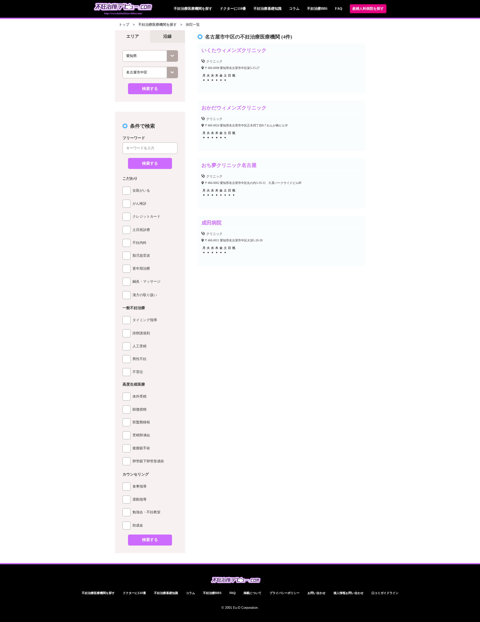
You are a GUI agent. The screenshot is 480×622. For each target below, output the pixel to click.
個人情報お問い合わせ (349, 593)
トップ (124, 24)
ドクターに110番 (233, 8)
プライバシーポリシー (285, 593)
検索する (150, 88)
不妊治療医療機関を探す (193, 8)
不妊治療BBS (317, 8)
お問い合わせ (317, 593)
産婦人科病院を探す (368, 8)
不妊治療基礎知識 (268, 8)
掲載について (253, 593)
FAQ (338, 8)
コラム (294, 8)
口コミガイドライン (385, 593)
